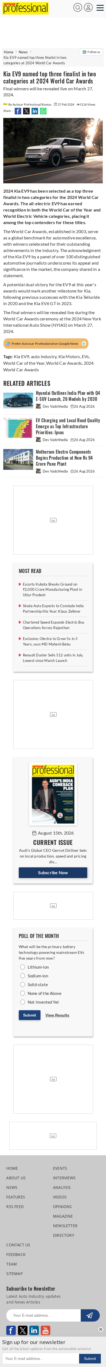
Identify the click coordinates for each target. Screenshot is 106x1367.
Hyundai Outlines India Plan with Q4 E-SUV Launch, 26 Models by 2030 (68, 396)
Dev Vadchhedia (55, 406)
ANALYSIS (62, 1187)
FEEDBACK (16, 1254)
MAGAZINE (63, 1216)
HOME (12, 1168)
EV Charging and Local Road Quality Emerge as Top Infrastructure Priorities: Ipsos (68, 426)
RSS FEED (15, 1206)
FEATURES (15, 1197)
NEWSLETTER (65, 1225)
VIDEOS (60, 1197)
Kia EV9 (21, 356)
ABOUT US (16, 1177)
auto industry (44, 356)
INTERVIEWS (64, 1177)
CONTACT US (18, 1244)
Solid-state (38, 984)
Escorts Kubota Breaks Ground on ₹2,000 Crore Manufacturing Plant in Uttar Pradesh (52, 589)
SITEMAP (14, 1273)
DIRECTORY (63, 1235)
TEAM (11, 1264)
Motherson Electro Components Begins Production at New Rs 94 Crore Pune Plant (64, 458)
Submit (29, 1015)
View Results (57, 1015)
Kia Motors (69, 356)
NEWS (11, 1187)
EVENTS (60, 1168)
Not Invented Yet (43, 1002)
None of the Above (44, 993)
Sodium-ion (38, 975)
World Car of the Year (24, 363)
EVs (85, 356)
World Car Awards (64, 363)
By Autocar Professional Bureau (30, 104)
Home (9, 52)
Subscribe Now (53, 872)
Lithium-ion (38, 967)
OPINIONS (62, 1206)
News (23, 52)
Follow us (94, 52)
